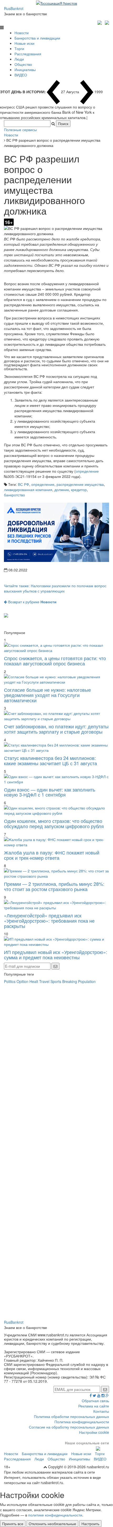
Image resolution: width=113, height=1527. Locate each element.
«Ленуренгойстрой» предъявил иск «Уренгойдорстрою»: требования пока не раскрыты (49, 920)
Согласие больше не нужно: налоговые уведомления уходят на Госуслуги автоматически (47, 695)
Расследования (27, 53)
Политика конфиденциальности (81, 1421)
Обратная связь (95, 1400)
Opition (22, 981)
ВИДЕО (20, 74)
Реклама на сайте (93, 1406)
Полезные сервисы (20, 129)
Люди (19, 59)
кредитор (79, 489)
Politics (10, 981)
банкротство (14, 494)
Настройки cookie (94, 1432)
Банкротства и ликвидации (37, 38)
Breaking (69, 981)
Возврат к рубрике (31, 601)
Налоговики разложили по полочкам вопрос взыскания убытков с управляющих (55, 588)
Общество (23, 64)
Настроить (90, 1523)
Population (87, 981)
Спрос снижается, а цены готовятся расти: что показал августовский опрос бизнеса (55, 661)
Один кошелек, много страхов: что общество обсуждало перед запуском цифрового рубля (54, 823)
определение (87, 471)
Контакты (101, 1411)
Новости (21, 32)
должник (61, 489)
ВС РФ (23, 484)
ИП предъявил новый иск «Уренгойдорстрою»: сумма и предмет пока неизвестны (55, 954)
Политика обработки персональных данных (71, 1416)
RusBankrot (13, 8)
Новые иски (24, 43)
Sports (55, 981)
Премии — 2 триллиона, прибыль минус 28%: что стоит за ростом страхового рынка (54, 886)
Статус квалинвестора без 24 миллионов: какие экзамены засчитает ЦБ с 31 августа (50, 760)
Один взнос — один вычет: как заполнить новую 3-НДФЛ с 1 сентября (49, 792)
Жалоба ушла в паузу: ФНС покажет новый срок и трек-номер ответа (51, 855)
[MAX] (100, 21)
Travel (44, 981)
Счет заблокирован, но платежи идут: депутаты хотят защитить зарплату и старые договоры (56, 729)
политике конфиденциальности (55, 1515)
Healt (33, 981)
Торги (19, 48)
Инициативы (25, 69)
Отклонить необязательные (52, 1523)
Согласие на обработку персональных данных (69, 1427)
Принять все (12, 1523)
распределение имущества (80, 484)
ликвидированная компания (28, 489)
